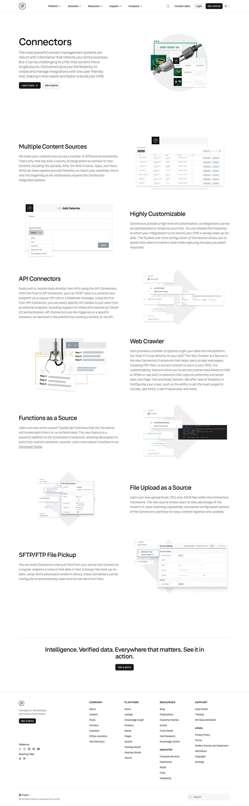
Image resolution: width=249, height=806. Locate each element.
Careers (93, 714)
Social (127, 730)
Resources (94, 6)
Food (162, 772)
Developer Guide (30, 447)
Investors (94, 730)
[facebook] (29, 749)
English (25, 795)
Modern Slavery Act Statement (211, 745)
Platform (53, 6)
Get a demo (27, 720)
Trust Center (166, 730)
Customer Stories (169, 719)
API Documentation (205, 719)
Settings (199, 761)
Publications (166, 714)
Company (133, 6)
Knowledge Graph (134, 719)
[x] (20, 749)
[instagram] (24, 749)
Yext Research (167, 736)
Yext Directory (97, 741)
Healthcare (166, 761)
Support (114, 6)
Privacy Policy (202, 734)
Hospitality (165, 778)
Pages (127, 736)
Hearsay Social (132, 747)
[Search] (190, 797)
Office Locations (98, 736)
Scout (127, 709)
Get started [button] (214, 6)
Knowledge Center (170, 741)
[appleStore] (20, 758)
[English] (227, 6)
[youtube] (38, 749)
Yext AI (128, 757)
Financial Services (169, 756)
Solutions (73, 6)
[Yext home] (22, 6)
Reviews (128, 725)
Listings (128, 714)
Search (128, 741)
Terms (198, 740)
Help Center (201, 709)
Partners (94, 725)
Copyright (200, 756)
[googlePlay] (24, 758)
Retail (163, 767)
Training (199, 714)
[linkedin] (33, 749)
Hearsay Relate (132, 752)
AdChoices (201, 751)
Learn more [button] (28, 85)
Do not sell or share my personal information (39, 799)
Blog (162, 709)
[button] (168, 6)
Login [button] (199, 6)
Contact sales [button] (182, 6)
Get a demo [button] (51, 85)
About (92, 709)
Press (92, 719)
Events (163, 725)
